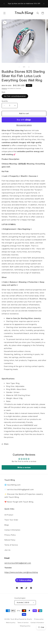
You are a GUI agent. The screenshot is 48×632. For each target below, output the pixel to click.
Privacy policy (38, 619)
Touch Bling (14, 619)
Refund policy (10, 622)
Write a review (24, 467)
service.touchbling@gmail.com (17, 563)
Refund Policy (9, 540)
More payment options (24, 125)
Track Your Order (11, 520)
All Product (8, 515)
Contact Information (12, 530)
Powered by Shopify (25, 619)
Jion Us (7, 550)
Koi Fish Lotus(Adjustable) (15, 96)
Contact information (37, 622)
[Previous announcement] (4, 3)
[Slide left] (19, 67)
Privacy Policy (10, 535)
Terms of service (23, 622)
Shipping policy (25, 626)
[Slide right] (28, 67)
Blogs (6, 525)
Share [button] (6, 444)
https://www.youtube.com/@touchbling (21, 572)
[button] (4, 13)
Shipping (4, 88)
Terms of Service (11, 545)
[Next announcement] (43, 3)
